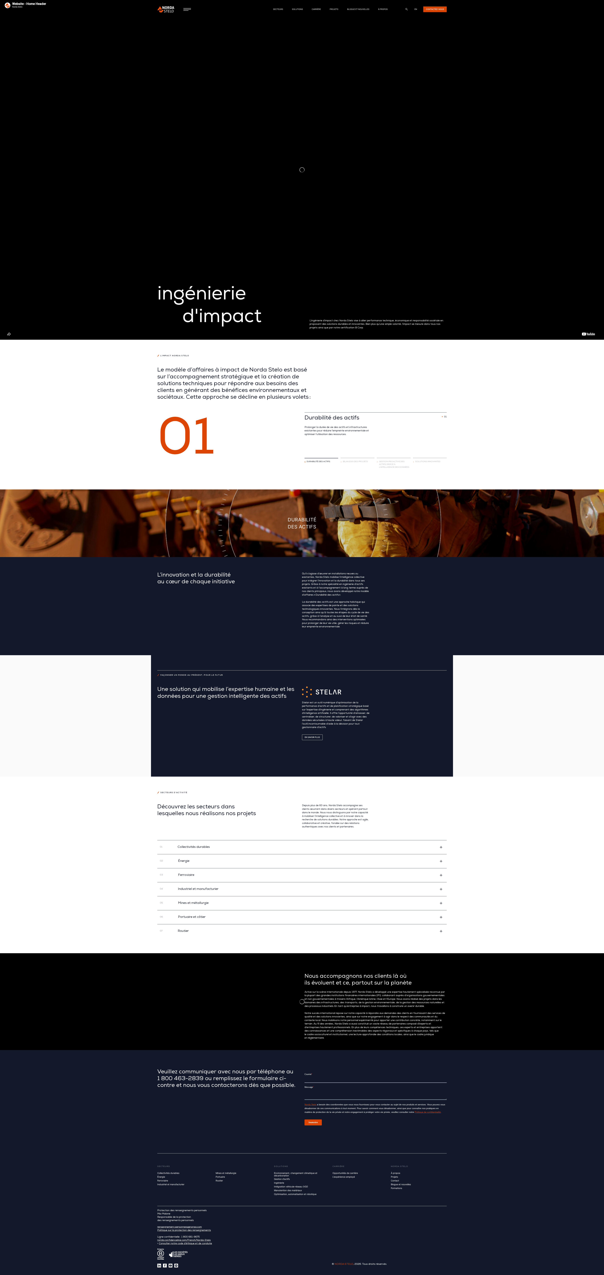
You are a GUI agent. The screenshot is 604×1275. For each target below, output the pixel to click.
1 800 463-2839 (180, 1079)
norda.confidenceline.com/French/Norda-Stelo (184, 1240)
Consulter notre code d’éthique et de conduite (185, 1243)
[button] (302, 847)
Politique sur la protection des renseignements (184, 1230)
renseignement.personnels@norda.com (179, 1227)
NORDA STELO (344, 1264)
